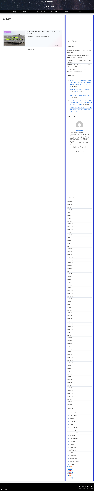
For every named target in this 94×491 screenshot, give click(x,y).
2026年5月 (69, 210)
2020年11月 (70, 393)
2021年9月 (69, 365)
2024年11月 (70, 260)
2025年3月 (69, 249)
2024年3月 (69, 282)
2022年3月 (69, 349)
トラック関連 (72, 430)
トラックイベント (73, 427)
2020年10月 (70, 396)
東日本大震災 (72, 455)
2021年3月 (69, 382)
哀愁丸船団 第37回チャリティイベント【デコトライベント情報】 (79, 51)
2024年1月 (69, 288)
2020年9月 (69, 399)
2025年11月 (70, 226)
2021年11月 (70, 360)
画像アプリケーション (74, 461)
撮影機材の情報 (73, 447)
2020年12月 (70, 390)
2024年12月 (70, 257)
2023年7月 (69, 304)
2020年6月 (69, 402)
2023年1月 (69, 321)
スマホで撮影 (72, 421)
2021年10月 (70, 363)
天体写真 (71, 444)
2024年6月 (69, 274)
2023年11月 (70, 293)
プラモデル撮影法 (73, 438)
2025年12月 (70, 224)
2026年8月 (69, 201)
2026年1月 (69, 221)
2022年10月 (70, 329)
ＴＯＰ (78, 486)
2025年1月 (69, 254)
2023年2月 (69, 318)
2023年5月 (69, 310)
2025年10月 (70, 229)
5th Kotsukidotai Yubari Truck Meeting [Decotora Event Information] (77, 70)
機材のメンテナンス (74, 458)
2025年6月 (69, 240)
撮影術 (71, 453)
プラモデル (72, 435)
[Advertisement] (32, 24)
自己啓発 (71, 464)
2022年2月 (69, 352)
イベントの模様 (73, 415)
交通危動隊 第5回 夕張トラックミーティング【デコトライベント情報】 (79, 66)
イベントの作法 (73, 413)
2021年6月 (69, 374)
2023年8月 (69, 301)
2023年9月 (69, 299)
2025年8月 (69, 235)
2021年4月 (69, 379)
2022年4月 (69, 346)
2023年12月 (70, 290)
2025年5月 (69, 243)
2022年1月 (69, 354)
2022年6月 (69, 340)
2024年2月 (69, 285)
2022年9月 (69, 332)
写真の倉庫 (72, 441)
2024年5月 (69, 276)
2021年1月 (69, 388)
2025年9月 (69, 232)
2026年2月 (69, 218)
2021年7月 (69, 371)
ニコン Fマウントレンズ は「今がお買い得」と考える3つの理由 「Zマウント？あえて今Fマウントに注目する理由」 (81, 102)
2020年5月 (69, 404)
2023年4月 (69, 313)
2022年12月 (70, 324)
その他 (71, 424)
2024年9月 (69, 265)
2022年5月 (69, 343)
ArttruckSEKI (77, 91)
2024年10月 (70, 263)
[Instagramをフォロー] (80, 147)
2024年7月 (69, 271)
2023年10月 (70, 296)
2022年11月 (70, 326)
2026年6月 (69, 207)
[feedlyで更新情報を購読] (82, 147)
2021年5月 (69, 377)
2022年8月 (69, 335)
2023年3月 (69, 315)
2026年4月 (69, 212)
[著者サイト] (74, 147)
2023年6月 (69, 307)
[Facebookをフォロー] (78, 147)
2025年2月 (69, 251)
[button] (90, 41)
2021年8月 (69, 368)
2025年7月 (69, 237)
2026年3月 (69, 215)
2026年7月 (69, 204)
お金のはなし (72, 418)
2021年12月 (70, 357)
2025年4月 (69, 246)
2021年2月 (69, 385)
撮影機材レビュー (73, 450)
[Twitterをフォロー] (76, 147)
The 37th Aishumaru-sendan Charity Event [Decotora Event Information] (78, 56)
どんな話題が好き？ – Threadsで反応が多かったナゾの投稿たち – (79, 61)
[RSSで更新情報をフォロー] (84, 147)
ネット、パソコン (73, 433)
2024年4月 (69, 279)
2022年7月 (69, 338)
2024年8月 (69, 268)
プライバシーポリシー (87, 486)
